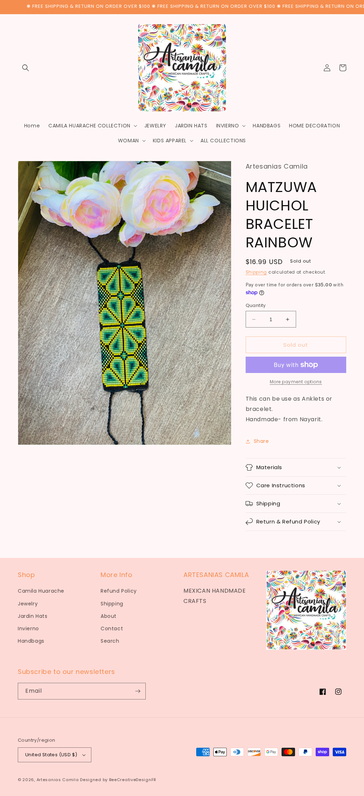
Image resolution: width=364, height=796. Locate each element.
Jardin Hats (33, 616)
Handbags (31, 640)
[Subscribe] (137, 691)
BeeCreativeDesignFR (132, 780)
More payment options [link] (296, 382)
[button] (25, 68)
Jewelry (28, 603)
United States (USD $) (51, 754)
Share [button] (261, 441)
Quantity (256, 305)
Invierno (28, 628)
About (109, 616)
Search (110, 640)
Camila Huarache (41, 590)
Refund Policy (119, 590)
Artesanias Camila (58, 780)
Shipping (256, 272)
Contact (112, 628)
